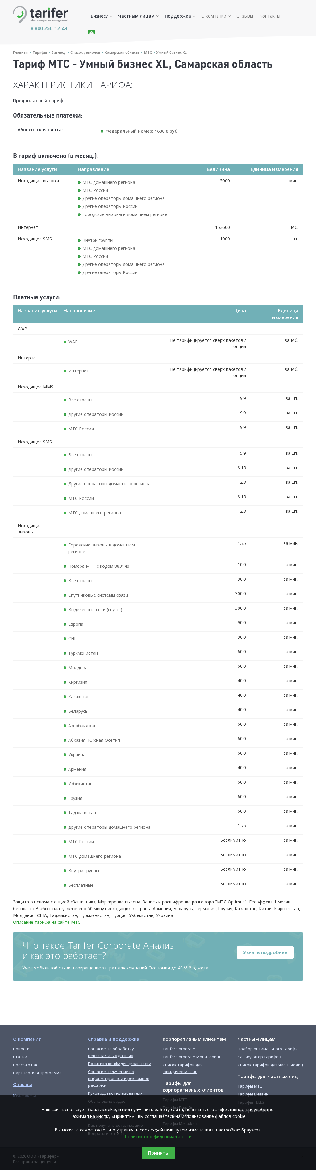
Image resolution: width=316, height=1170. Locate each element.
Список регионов (85, 52)
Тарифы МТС (250, 1086)
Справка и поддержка (113, 1039)
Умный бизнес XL (171, 52)
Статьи (20, 1057)
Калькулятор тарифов (259, 1057)
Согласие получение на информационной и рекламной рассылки (118, 1078)
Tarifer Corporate (179, 1049)
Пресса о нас (25, 1065)
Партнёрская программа (37, 1073)
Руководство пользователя (115, 1093)
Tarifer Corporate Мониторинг (192, 1057)
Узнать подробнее (265, 952)
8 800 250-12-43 (49, 28)
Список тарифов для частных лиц (270, 1065)
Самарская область (122, 52)
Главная (20, 52)
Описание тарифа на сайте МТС (47, 922)
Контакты (270, 16)
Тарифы (39, 52)
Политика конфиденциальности (158, 1136)
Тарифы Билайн (253, 1094)
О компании (213, 16)
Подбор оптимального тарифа (268, 1049)
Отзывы (244, 16)
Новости (21, 1049)
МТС (148, 52)
